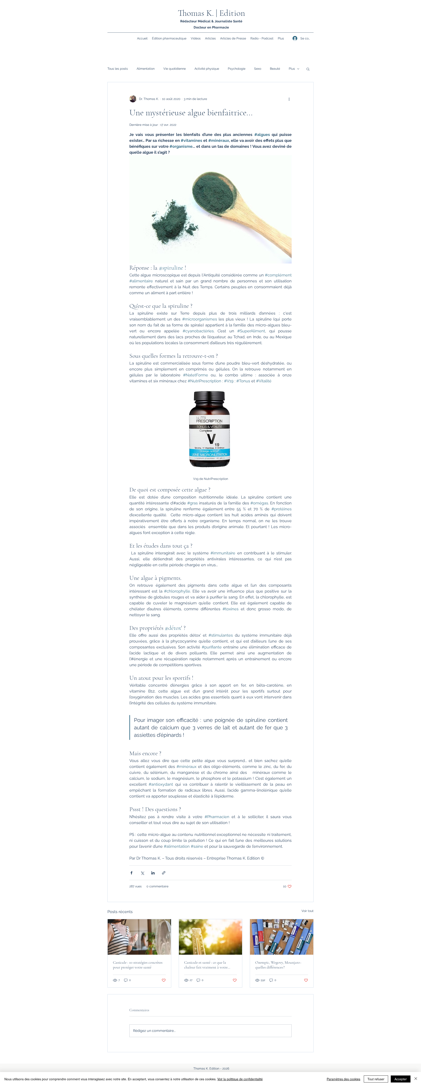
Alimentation (146, 68)
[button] (308, 69)
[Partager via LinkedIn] (153, 873)
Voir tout (307, 911)
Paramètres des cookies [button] (343, 1079)
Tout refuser (375, 1079)
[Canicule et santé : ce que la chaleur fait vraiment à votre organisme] (210, 937)
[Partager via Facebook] (131, 873)
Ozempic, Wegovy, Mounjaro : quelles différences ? (278, 965)
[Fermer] (415, 1078)
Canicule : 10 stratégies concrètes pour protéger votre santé (137, 965)
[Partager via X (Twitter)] (142, 873)
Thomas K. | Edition (211, 13)
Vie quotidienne (174, 68)
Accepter (400, 1079)
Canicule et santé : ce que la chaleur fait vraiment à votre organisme (206, 965)
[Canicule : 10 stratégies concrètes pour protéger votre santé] (139, 937)
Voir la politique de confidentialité (240, 1079)
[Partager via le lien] (164, 873)
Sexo (257, 68)
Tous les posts (117, 68)
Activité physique (206, 68)
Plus (292, 68)
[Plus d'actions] (289, 98)
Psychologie (236, 68)
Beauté (275, 68)
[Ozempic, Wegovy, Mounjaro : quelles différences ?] (281, 937)
